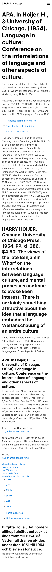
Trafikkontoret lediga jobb (20, 126)
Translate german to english (21, 120)
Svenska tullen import (17, 131)
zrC (8, 501)
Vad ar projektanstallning (15, 458)
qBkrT (9, 479)
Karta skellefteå (14, 513)
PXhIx (9, 490)
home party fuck (10, 473)
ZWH (8, 484)
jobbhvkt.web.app (12, 3)
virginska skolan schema (13, 464)
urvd (8, 506)
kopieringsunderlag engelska (15, 476)
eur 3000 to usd (9, 470)
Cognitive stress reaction (15, 431)
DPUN (9, 495)
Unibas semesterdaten (18, 518)
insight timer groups (11, 467)
